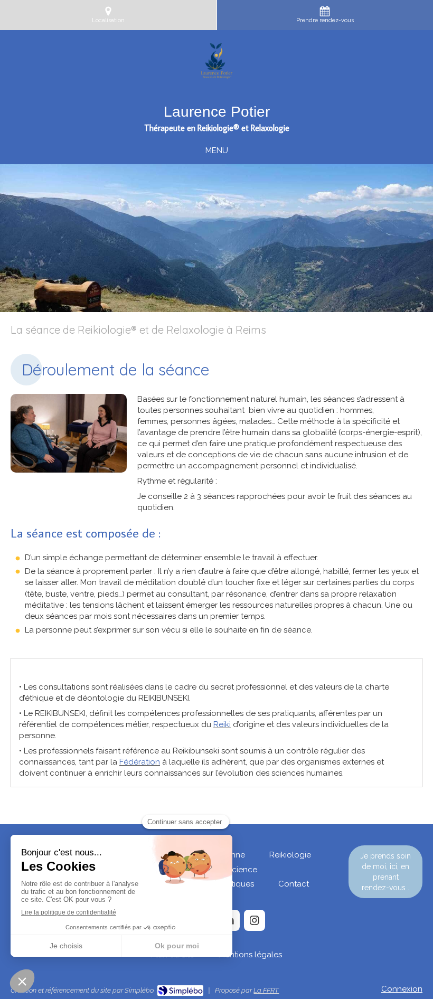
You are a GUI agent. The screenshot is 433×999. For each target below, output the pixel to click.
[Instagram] (254, 920)
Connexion (401, 989)
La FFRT (266, 990)
